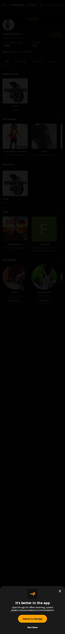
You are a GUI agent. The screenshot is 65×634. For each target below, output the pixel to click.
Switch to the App (32, 618)
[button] (32, 317)
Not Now (32, 627)
